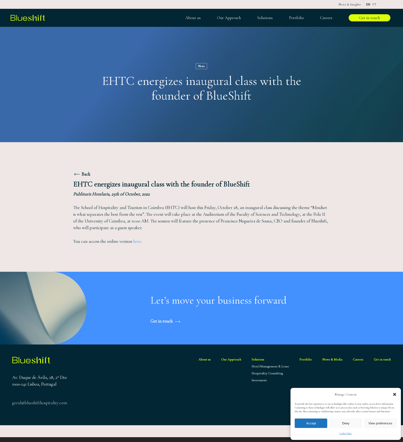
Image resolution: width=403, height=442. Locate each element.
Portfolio (306, 359)
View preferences (380, 423)
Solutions (258, 359)
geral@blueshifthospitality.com (39, 403)
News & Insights (350, 4)
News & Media (332, 359)
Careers (358, 359)
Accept (311, 423)
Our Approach (231, 359)
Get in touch (382, 359)
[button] (395, 394)
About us (205, 359)
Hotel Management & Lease (270, 366)
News (201, 66)
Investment (259, 380)
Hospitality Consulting (267, 373)
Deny (345, 423)
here (137, 241)
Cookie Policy (345, 433)
